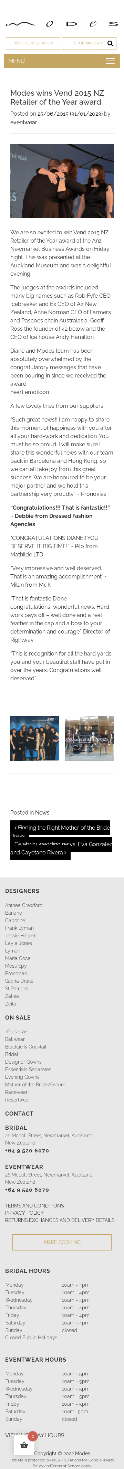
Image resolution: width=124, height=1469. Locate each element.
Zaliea (12, 996)
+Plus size (16, 1031)
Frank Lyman (19, 928)
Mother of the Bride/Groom (35, 1084)
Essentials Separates (28, 1069)
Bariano (13, 913)
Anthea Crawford (24, 905)
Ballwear (15, 1039)
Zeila (10, 1004)
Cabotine (15, 920)
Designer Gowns (23, 1062)
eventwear (23, 122)
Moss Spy (16, 966)
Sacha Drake (19, 981)
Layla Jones (18, 943)
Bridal (11, 1054)
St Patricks (16, 988)
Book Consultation (33, 43)
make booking (62, 1242)
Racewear (16, 1092)
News (42, 812)
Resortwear (17, 1100)
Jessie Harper (20, 935)
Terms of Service (65, 1465)
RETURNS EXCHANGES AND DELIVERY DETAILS (59, 1220)
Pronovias (16, 973)
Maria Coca (18, 958)
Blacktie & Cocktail (25, 1047)
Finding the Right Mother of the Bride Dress (60, 831)
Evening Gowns (22, 1077)
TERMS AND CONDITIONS (34, 1206)
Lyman (12, 951)
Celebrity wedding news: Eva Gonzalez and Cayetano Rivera (61, 848)
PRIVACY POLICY (24, 1213)
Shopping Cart (89, 43)
